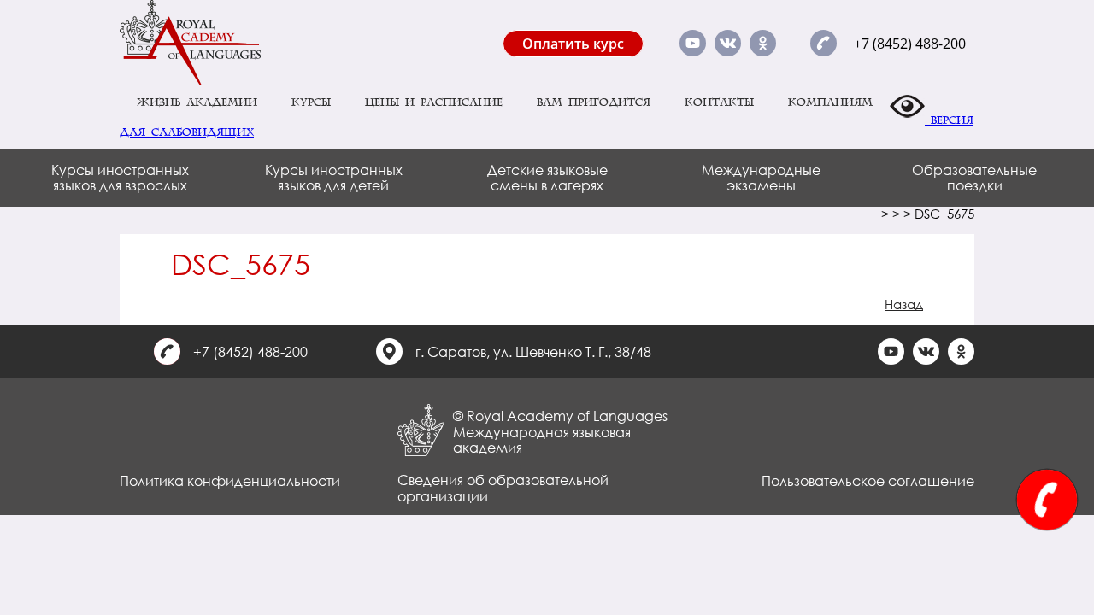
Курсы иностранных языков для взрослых (120, 177)
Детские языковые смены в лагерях (547, 177)
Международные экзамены (761, 177)
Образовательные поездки (974, 177)
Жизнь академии (197, 102)
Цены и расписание (434, 102)
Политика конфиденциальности (230, 480)
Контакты (719, 102)
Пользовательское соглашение (868, 480)
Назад (904, 304)
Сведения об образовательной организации (503, 487)
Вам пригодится (593, 102)
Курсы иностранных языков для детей (334, 177)
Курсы (311, 102)
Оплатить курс (573, 43)
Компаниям (830, 102)
